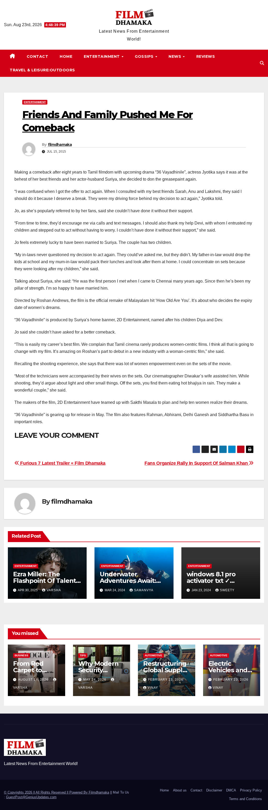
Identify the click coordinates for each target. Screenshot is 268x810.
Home (66, 56)
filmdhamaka (60, 144)
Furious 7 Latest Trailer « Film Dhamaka (62, 463)
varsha (54, 590)
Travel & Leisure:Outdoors (42, 70)
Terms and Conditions (245, 799)
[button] (262, 63)
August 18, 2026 (33, 679)
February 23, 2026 (165, 679)
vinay (153, 688)
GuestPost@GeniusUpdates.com (31, 797)
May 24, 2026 (95, 679)
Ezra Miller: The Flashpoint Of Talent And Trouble (44, 580)
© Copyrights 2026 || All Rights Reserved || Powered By (46, 792)
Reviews (205, 56)
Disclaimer (214, 790)
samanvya (143, 590)
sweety (227, 590)
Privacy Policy (251, 790)
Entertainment (102, 56)
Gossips (145, 56)
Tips (83, 655)
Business (21, 655)
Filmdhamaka (99, 792)
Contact (37, 56)
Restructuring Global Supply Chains (164, 670)
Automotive (153, 655)
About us (180, 790)
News (175, 56)
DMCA (231, 790)
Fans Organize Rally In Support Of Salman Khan (196, 463)
